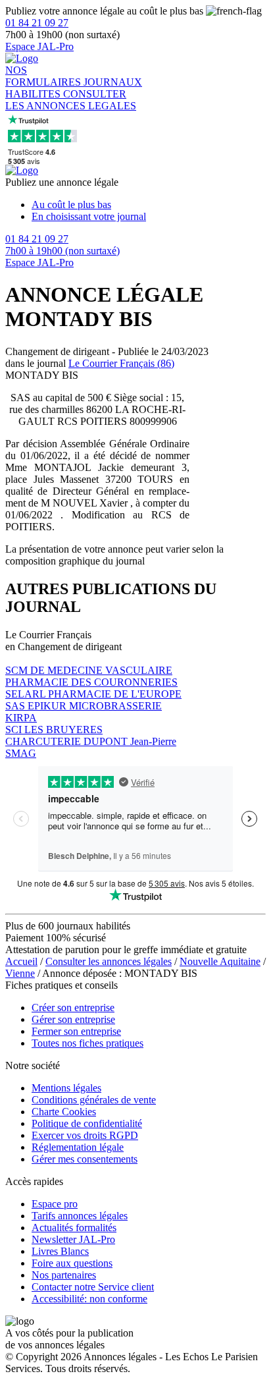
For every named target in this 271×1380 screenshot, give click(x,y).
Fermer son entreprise (76, 1031)
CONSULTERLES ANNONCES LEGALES (70, 99)
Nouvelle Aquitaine (220, 961)
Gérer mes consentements (84, 1159)
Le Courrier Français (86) (121, 363)
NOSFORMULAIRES (44, 76)
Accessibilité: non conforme (89, 1298)
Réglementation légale (78, 1147)
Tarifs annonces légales (80, 1215)
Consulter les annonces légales (108, 961)
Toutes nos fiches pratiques (87, 1043)
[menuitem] (149, 205)
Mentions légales (66, 1087)
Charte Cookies (64, 1111)
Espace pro (55, 1203)
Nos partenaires (64, 1275)
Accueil (21, 961)
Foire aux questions (72, 1263)
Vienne (20, 973)
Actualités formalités (74, 1227)
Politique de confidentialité (87, 1123)
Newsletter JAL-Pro (73, 1239)
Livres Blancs (60, 1251)
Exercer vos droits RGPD (85, 1135)
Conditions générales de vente (94, 1099)
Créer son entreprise (73, 1007)
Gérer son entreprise (73, 1019)
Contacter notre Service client (93, 1286)
